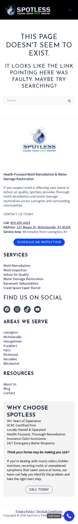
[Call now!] (69, 516)
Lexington (10, 332)
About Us (10, 384)
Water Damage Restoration (23, 279)
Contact (9, 393)
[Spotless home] (39, 139)
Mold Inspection (15, 270)
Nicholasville (12, 337)
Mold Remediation (16, 265)
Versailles (10, 359)
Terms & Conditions (49, 511)
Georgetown (12, 341)
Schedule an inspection (39, 242)
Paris (7, 350)
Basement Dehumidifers (20, 283)
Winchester (11, 363)
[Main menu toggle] (69, 9)
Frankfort (10, 346)
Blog (6, 388)
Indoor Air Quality (16, 274)
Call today (39, 489)
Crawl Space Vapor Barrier (22, 288)
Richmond (10, 354)
